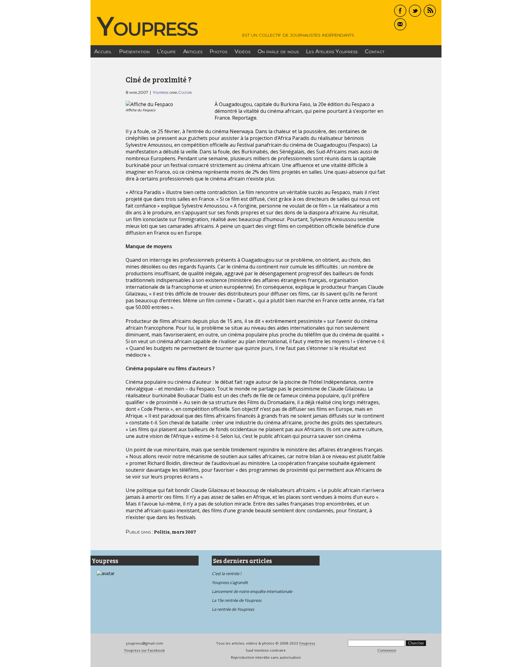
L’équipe (166, 51)
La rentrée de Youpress (233, 609)
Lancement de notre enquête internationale (252, 591)
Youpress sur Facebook (144, 650)
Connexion (386, 650)
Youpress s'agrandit (230, 582)
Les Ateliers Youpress (331, 51)
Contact (375, 51)
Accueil (103, 51)
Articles (192, 51)
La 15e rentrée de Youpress (236, 600)
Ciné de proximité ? (158, 79)
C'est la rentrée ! (226, 573)
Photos (218, 51)
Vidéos (242, 51)
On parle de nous (278, 51)
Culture (185, 92)
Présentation (134, 51)
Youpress (147, 26)
